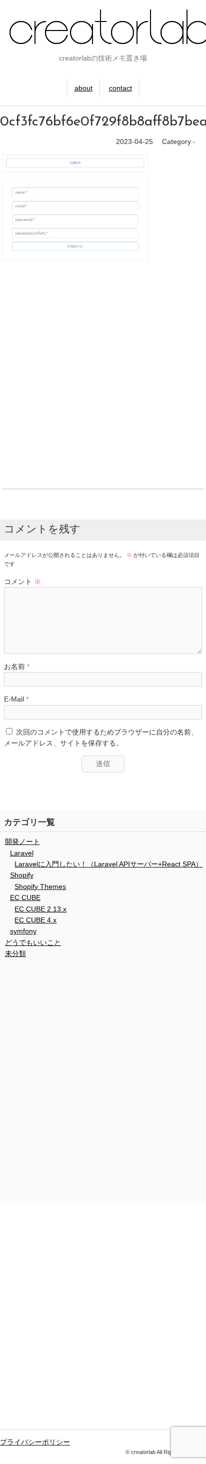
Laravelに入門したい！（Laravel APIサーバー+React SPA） (108, 864)
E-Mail (14, 699)
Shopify (22, 875)
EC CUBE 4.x (35, 920)
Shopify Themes (40, 886)
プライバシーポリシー (35, 1442)
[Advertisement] (103, 377)
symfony (23, 931)
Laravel (22, 853)
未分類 (15, 954)
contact (120, 88)
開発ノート (22, 842)
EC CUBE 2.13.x (40, 909)
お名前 (14, 666)
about (83, 88)
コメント (22, 582)
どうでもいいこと (33, 942)
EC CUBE (25, 898)
